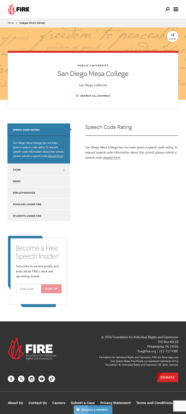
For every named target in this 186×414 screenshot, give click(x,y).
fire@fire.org (147, 351)
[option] (38, 143)
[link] (19, 9)
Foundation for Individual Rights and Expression (145, 337)
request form (55, 156)
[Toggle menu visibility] (175, 9)
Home (11, 22)
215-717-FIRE (168, 351)
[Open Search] (167, 9)
